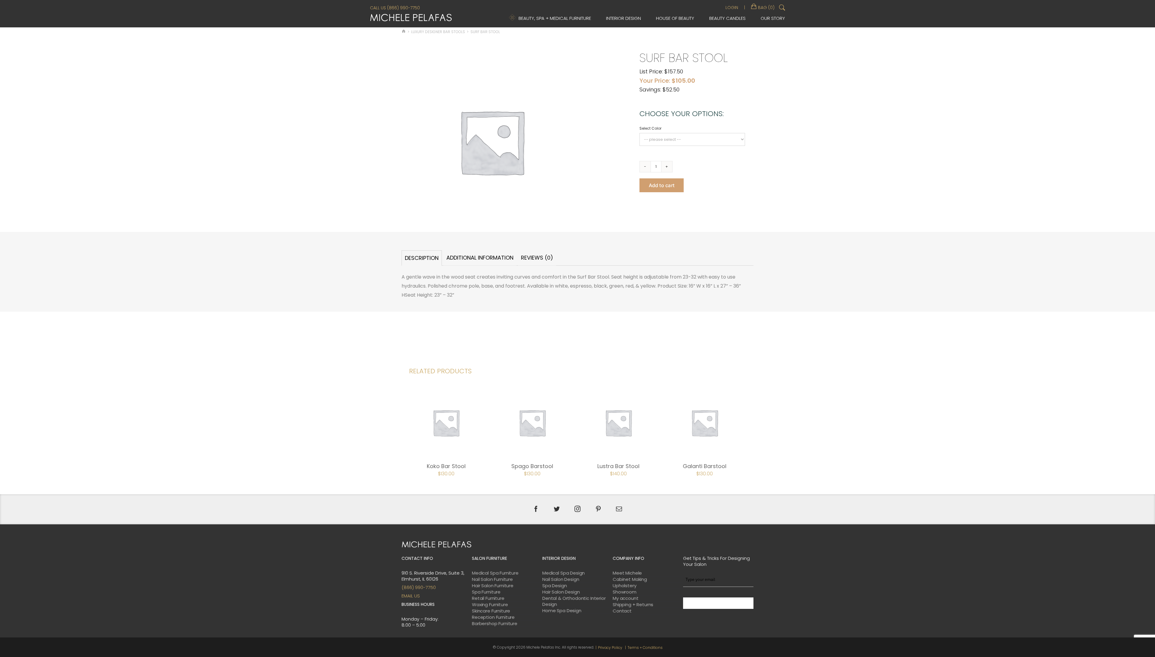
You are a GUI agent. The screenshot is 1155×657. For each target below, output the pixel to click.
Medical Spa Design (563, 573)
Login (731, 8)
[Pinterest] (598, 509)
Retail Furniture (488, 598)
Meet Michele (627, 573)
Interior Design (623, 18)
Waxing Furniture (490, 605)
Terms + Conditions (645, 647)
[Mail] (619, 509)
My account (626, 598)
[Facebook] (536, 509)
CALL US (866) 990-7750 (395, 8)
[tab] (422, 258)
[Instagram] (577, 509)
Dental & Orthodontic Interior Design (574, 601)
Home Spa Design (561, 611)
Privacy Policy (610, 647)
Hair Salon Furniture (492, 586)
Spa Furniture (486, 592)
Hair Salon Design (561, 592)
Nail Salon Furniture (492, 579)
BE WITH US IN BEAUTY (718, 603)
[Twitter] (557, 509)
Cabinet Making (630, 579)
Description (422, 258)
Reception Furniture (493, 617)
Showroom (624, 592)
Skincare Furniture (491, 611)
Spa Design (554, 586)
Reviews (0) (537, 257)
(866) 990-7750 (419, 587)
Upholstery (624, 586)
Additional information (479, 257)
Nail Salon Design (560, 579)
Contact (622, 611)
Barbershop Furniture (494, 624)
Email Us (411, 596)
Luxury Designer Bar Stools (438, 31)
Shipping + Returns (633, 605)
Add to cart (662, 185)
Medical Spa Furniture (495, 573)
